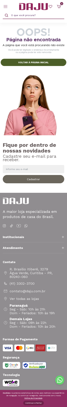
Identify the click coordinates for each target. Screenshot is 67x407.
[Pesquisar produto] (6, 15)
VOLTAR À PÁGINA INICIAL (33, 62)
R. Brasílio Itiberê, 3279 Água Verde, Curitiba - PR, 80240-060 (31, 273)
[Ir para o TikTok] (11, 226)
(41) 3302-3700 (22, 283)
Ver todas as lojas (24, 299)
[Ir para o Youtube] (18, 226)
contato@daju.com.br (27, 291)
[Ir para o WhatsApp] (26, 226)
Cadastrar (33, 179)
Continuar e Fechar (33, 403)
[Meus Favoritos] (50, 6)
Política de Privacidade (33, 398)
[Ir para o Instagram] (5, 226)
